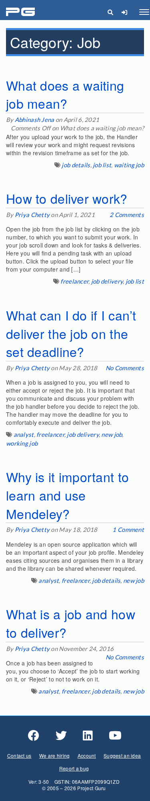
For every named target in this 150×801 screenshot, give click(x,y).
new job (111, 434)
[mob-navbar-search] (110, 12)
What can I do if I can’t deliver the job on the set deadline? (71, 333)
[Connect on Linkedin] (88, 735)
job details (76, 164)
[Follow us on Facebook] (33, 735)
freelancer (74, 281)
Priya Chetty (32, 214)
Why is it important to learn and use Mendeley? (67, 494)
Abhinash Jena (34, 119)
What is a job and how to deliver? (70, 622)
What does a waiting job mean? (65, 94)
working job (22, 443)
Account (87, 755)
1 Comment (128, 529)
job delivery (107, 281)
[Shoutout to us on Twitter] (61, 735)
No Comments (125, 367)
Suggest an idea (122, 755)
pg (21, 12)
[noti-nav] (124, 12)
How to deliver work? (67, 198)
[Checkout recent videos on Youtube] (115, 735)
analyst (24, 434)
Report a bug (74, 768)
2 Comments (127, 214)
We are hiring (54, 755)
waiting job (129, 164)
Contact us (19, 755)
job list (102, 164)
